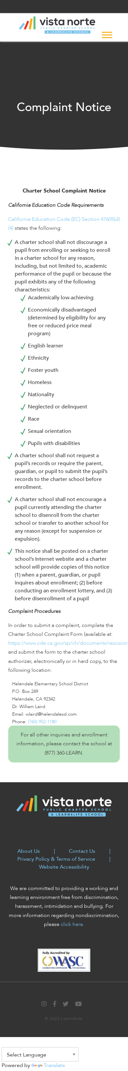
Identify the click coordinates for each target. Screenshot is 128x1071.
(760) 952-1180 (42, 722)
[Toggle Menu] (107, 35)
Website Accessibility (64, 867)
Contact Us (82, 851)
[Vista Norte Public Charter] (57, 24)
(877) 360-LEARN (63, 753)
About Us (28, 851)
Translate (54, 1065)
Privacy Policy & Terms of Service (56, 859)
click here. (72, 924)
